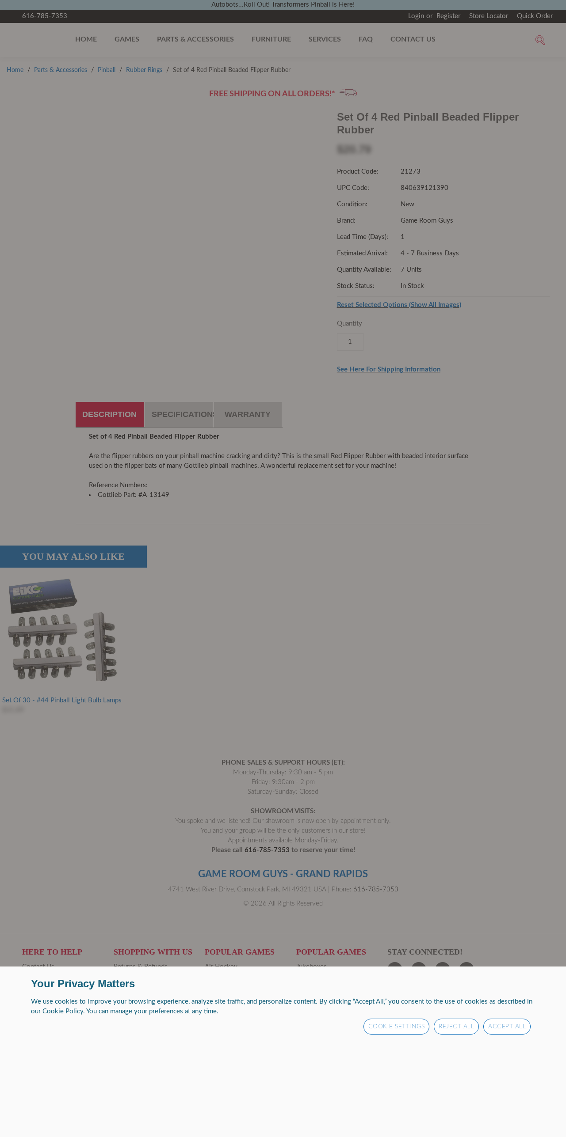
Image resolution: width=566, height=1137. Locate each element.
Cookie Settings (396, 1026)
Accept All (507, 1026)
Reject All (456, 1026)
